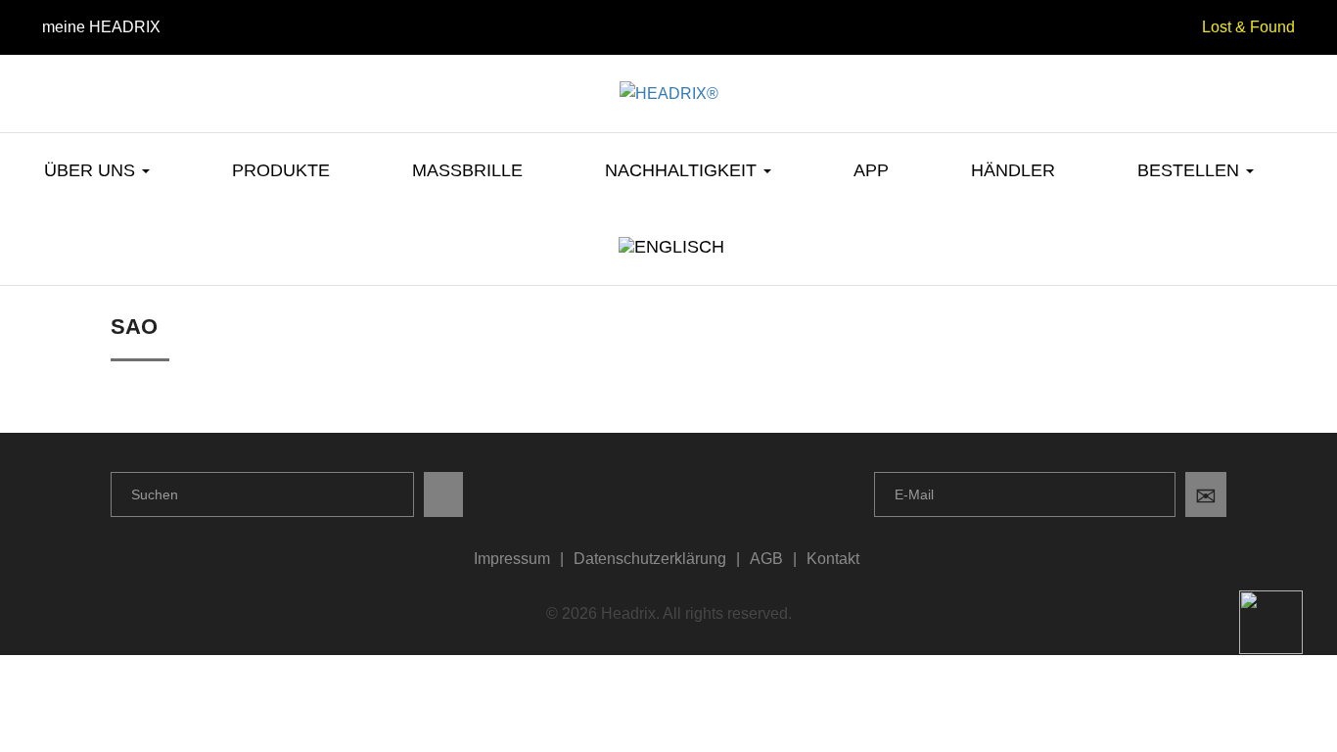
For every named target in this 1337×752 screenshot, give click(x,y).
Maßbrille (467, 170)
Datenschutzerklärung (650, 558)
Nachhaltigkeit (683, 170)
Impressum (512, 558)
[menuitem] (669, 260)
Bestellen (1190, 170)
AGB (766, 558)
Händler (1013, 170)
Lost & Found (1248, 27)
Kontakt (833, 558)
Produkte (281, 170)
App (871, 170)
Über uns (92, 170)
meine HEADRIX (101, 27)
